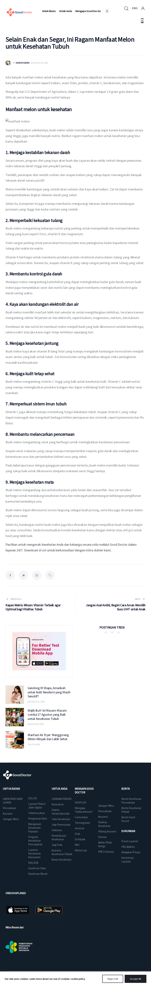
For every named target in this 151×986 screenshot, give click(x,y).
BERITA (125, 788)
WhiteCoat (81, 850)
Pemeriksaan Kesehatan (59, 837)
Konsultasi (58, 804)
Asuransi (7, 813)
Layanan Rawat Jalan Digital (36, 805)
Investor (79, 828)
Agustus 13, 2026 (36, 701)
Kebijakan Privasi (130, 852)
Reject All (113, 978)
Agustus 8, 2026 (36, 724)
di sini (42, 550)
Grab (77, 834)
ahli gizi (128, 530)
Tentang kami (82, 822)
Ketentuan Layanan (127, 859)
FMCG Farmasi (106, 851)
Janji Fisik (57, 845)
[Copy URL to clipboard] (50, 575)
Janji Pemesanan (61, 824)
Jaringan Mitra (11, 819)
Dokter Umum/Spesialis (61, 811)
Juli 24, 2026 (34, 744)
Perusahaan (9, 808)
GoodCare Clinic (37, 868)
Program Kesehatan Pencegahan (35, 840)
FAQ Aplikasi (128, 846)
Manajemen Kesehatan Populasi (34, 827)
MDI (77, 845)
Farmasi (102, 837)
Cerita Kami (81, 817)
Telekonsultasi (36, 813)
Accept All (135, 978)
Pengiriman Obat (37, 818)
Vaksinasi (57, 830)
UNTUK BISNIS (11, 788)
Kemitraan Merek (38, 874)
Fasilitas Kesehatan (104, 824)
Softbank (80, 839)
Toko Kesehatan (61, 819)
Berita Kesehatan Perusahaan (131, 800)
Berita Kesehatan (61, 859)
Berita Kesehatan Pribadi (131, 809)
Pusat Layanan (129, 841)
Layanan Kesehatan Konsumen (34, 853)
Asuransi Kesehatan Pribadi (62, 852)
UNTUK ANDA (59, 788)
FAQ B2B (33, 862)
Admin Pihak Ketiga (105, 844)
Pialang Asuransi (107, 831)
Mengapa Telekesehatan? (84, 809)
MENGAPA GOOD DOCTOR (84, 790)
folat (42, 234)
